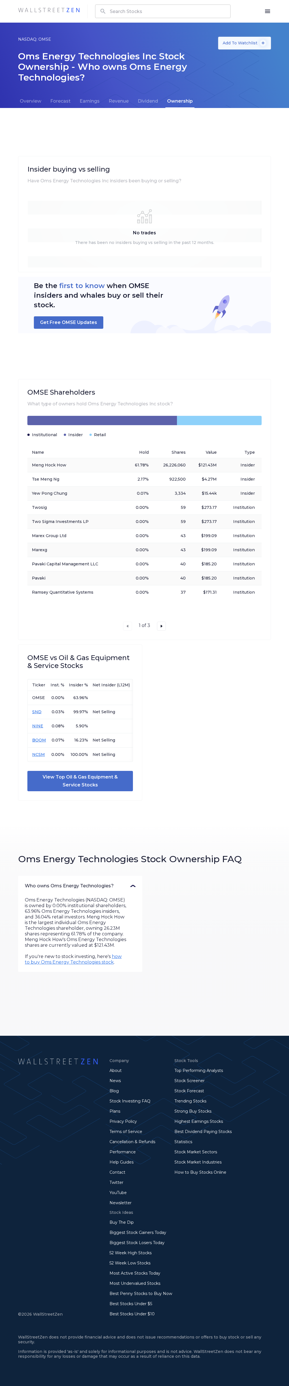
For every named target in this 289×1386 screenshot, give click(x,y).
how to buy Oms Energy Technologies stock (73, 959)
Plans (115, 1111)
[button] (80, 886)
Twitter (116, 1182)
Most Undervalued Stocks (135, 1283)
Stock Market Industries (198, 1162)
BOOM (39, 740)
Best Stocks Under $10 (132, 1313)
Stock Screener (189, 1080)
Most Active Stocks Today (135, 1273)
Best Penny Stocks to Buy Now (141, 1293)
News (115, 1080)
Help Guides (121, 1162)
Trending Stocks (190, 1101)
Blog (114, 1090)
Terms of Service (126, 1131)
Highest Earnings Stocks (198, 1121)
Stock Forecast (189, 1090)
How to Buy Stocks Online (200, 1172)
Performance (123, 1151)
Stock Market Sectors (195, 1151)
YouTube (118, 1192)
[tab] (30, 101)
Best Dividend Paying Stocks (203, 1131)
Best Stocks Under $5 (131, 1303)
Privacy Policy (123, 1121)
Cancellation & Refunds (132, 1141)
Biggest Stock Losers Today (137, 1242)
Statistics (183, 1141)
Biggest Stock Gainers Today (138, 1232)
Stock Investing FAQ (130, 1101)
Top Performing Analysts (198, 1070)
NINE (37, 725)
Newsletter (121, 1202)
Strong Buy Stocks (192, 1111)
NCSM (38, 754)
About (116, 1070)
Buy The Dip (122, 1222)
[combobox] (163, 11)
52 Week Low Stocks (130, 1263)
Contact (117, 1172)
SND (36, 711)
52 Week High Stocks (131, 1252)
